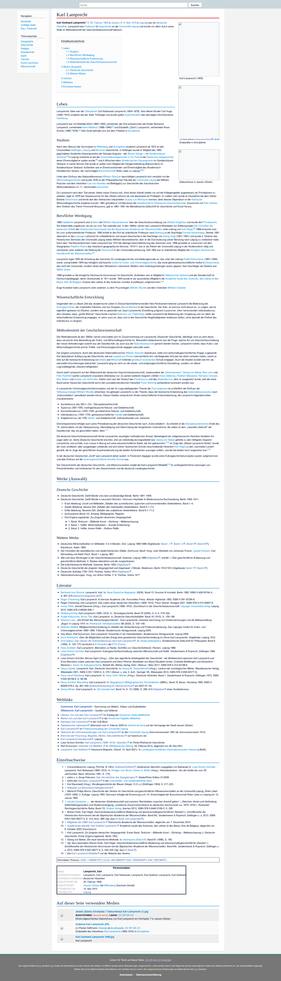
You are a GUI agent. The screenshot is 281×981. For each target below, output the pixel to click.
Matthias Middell (69, 627)
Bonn (96, 222)
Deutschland (212, 262)
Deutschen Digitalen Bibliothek (124, 718)
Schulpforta (119, 146)
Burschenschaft (107, 170)
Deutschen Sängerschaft (160, 157)
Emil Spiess (67, 640)
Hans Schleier (68, 647)
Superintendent (133, 114)
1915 (133, 22)
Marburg (159, 232)
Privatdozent (209, 222)
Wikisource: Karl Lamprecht (77, 710)
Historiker (62, 26)
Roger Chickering (70, 599)
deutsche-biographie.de (86, 595)
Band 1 (190, 568)
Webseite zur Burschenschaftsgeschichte (89, 787)
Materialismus (165, 379)
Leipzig (143, 22)
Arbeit (103, 359)
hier (39, 965)
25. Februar (96, 22)
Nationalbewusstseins (199, 391)
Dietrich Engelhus (176, 222)
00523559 (138, 860)
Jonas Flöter (67, 606)
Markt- (91, 418)
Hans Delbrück (167, 375)
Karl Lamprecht (69, 728)
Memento (96, 725)
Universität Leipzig (129, 26)
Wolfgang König (69, 613)
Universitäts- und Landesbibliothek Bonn (130, 780)
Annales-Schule (115, 459)
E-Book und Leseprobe (128, 818)
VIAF (150, 860)
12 (167, 442)
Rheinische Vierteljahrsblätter (105, 623)
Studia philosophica (150, 640)
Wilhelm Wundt (138, 287)
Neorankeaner (173, 372)
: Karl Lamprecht (76, 706)
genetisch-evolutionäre (143, 359)
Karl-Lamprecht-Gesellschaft (76, 739)
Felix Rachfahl (64, 375)
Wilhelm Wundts (85, 391)
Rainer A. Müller (141, 770)
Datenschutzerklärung (148, 974)
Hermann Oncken (207, 375)
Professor (90, 26)
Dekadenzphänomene (197, 423)
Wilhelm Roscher (112, 176)
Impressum (126, 974)
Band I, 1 (165, 543)
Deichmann (71, 199)
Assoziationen (129, 307)
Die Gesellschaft (105, 689)
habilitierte (67, 222)
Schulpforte (134, 130)
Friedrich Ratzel (78, 246)
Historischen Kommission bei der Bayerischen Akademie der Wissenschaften (121, 229)
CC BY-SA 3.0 (216, 139)
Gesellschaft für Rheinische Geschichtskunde (161, 203)
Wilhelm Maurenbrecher (115, 222)
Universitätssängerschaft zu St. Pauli (120, 157)
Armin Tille (86, 616)
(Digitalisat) (122, 564)
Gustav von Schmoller (86, 379)
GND (83, 860)
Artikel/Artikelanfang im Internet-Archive (111, 685)
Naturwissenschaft (144, 343)
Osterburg (62, 118)
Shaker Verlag (113, 808)
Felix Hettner (210, 203)
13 (208, 449)
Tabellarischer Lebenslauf (74, 725)
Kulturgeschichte (65, 307)
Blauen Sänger (135, 153)
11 (106, 430)
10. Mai (126, 22)
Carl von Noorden (96, 183)
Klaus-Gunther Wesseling (74, 682)
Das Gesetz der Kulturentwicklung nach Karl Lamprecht (104, 640)
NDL (129, 860)
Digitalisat (153, 557)
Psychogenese (159, 388)
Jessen (115, 22)
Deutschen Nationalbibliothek (134, 714)
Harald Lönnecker (76, 801)
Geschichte (105, 26)
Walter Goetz (63, 269)
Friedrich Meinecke (187, 375)
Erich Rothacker (69, 637)
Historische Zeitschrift (134, 839)
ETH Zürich (118, 644)
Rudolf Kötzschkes (193, 259)
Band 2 (201, 568)
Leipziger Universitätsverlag (195, 606)
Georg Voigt (169, 236)
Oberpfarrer (91, 111)
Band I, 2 (178, 543)
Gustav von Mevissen (136, 199)
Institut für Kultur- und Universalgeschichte (134, 262)
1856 (105, 22)
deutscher (161, 22)
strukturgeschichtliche (95, 459)
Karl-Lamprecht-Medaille (84, 853)
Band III (202, 543)
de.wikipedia (207, 139)
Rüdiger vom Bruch (121, 770)
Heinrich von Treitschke (130, 314)
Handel (118, 414)
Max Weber (63, 379)
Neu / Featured (29, 28)
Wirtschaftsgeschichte (68, 180)
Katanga (198, 139)
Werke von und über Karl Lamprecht (80, 718)
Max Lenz (207, 372)
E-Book (129, 849)
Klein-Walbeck (90, 127)
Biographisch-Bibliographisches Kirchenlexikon (134, 682)
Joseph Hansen (201, 550)
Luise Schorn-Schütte (72, 651)
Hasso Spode (68, 668)
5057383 (158, 860)
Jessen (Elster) (91, 885)
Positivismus (141, 379)
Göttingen (76, 150)
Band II (190, 543)
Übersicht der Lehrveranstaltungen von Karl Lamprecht (90, 732)
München (100, 150)
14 (168, 464)
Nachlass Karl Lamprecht (74, 721)
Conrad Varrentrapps (194, 232)
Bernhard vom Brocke (72, 592)
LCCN (106, 860)
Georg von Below (192, 372)
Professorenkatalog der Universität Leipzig (105, 728)
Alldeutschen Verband (176, 275)
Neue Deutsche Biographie (121, 592)
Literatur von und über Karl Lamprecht (81, 714)
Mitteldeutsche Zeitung (121, 745)
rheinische (196, 199)
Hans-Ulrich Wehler (116, 675)
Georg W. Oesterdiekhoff (135, 668)
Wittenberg (102, 146)
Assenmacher (100, 915)
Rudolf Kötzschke (70, 616)
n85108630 (117, 860)
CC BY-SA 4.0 (126, 915)
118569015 (93, 860)
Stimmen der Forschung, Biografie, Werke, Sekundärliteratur (93, 735)
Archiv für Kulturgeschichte (87, 665)
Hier (52, 965)
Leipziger (80, 236)
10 (162, 281)
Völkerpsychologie (66, 391)
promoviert (102, 186)
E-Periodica (101, 644)
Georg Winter (68, 689)
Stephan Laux (68, 620)
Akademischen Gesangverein (137, 160)
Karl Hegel (187, 229)
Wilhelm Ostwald (176, 287)
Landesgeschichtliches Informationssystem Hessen (169, 749)
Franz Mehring (148, 382)
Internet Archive (136, 725)
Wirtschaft (116, 359)
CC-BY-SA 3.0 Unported (158, 960)
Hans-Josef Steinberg (72, 675)
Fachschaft (107, 250)
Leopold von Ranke (123, 356)
